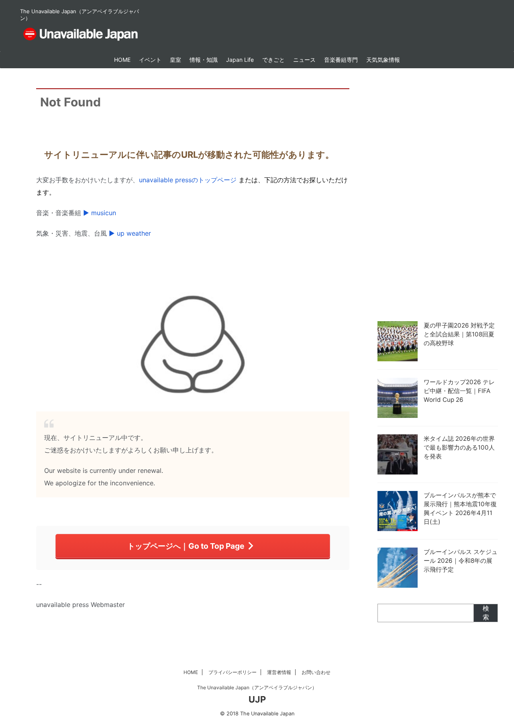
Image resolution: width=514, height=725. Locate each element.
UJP (257, 699)
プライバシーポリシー (232, 672)
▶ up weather (130, 233)
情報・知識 (204, 59)
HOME (122, 59)
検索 (486, 612)
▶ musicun (99, 213)
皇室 (175, 59)
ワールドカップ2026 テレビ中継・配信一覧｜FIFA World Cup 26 (459, 390)
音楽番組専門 (341, 59)
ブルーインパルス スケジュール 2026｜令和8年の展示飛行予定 (461, 560)
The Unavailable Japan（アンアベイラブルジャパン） (257, 687)
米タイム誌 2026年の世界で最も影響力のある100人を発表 (459, 447)
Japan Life (240, 59)
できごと (273, 59)
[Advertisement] (437, 192)
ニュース (304, 59)
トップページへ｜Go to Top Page (185, 546)
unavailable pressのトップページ (188, 180)
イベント (150, 59)
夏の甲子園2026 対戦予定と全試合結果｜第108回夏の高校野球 (459, 334)
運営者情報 (279, 672)
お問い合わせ (316, 672)
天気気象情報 (383, 59)
